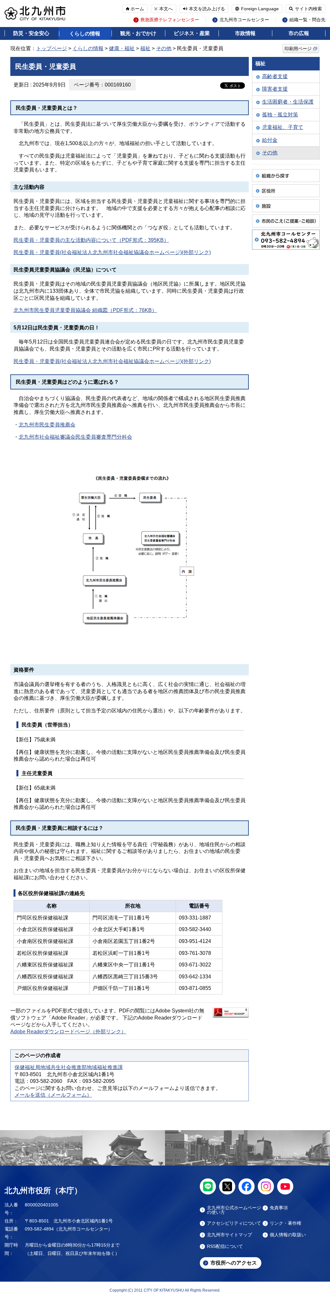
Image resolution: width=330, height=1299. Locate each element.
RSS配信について (225, 1246)
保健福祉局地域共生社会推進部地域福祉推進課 (69, 1067)
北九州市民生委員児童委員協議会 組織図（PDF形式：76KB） (85, 310)
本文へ (166, 8)
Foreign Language (260, 8)
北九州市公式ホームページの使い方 (234, 1209)
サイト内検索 (308, 8)
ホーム (137, 8)
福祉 (145, 48)
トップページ (51, 48)
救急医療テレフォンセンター (170, 19)
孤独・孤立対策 (280, 114)
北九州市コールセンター (244, 19)
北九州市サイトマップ (229, 1234)
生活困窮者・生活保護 (288, 102)
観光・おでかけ (138, 33)
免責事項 (279, 1207)
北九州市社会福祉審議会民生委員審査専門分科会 (75, 437)
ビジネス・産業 (192, 33)
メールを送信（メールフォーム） (53, 1095)
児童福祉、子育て (282, 127)
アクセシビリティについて (234, 1223)
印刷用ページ (298, 48)
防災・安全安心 (31, 33)
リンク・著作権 (285, 1223)
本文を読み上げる (207, 8)
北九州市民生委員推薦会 (47, 424)
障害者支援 (275, 89)
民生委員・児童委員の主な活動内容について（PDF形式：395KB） (91, 240)
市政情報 (245, 33)
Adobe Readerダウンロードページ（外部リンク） (68, 1031)
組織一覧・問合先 (307, 19)
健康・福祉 (122, 48)
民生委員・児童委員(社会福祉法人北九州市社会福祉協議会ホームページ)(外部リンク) (112, 252)
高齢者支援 (275, 76)
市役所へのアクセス (233, 1263)
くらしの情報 (84, 33)
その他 (163, 48)
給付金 (269, 140)
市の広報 (298, 33)
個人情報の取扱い (288, 1234)
